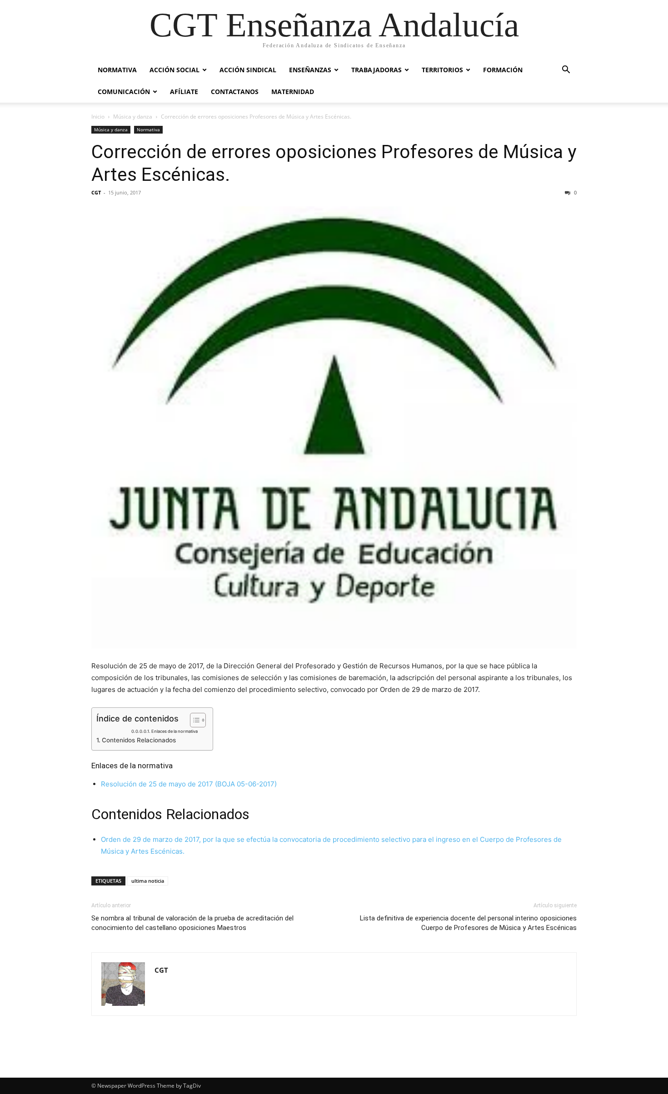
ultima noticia (147, 880)
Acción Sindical (247, 69)
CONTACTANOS (235, 91)
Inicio (98, 116)
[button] (566, 70)
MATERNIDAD (292, 91)
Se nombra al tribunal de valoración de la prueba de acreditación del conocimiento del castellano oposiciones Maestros (192, 923)
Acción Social (174, 69)
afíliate (184, 91)
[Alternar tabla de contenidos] (193, 720)
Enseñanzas (310, 69)
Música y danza (132, 116)
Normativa (117, 69)
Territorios (442, 69)
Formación (503, 69)
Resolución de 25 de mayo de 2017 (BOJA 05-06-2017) (189, 784)
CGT (96, 192)
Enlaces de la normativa (174, 731)
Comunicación (124, 91)
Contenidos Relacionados (139, 740)
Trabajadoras (376, 69)
